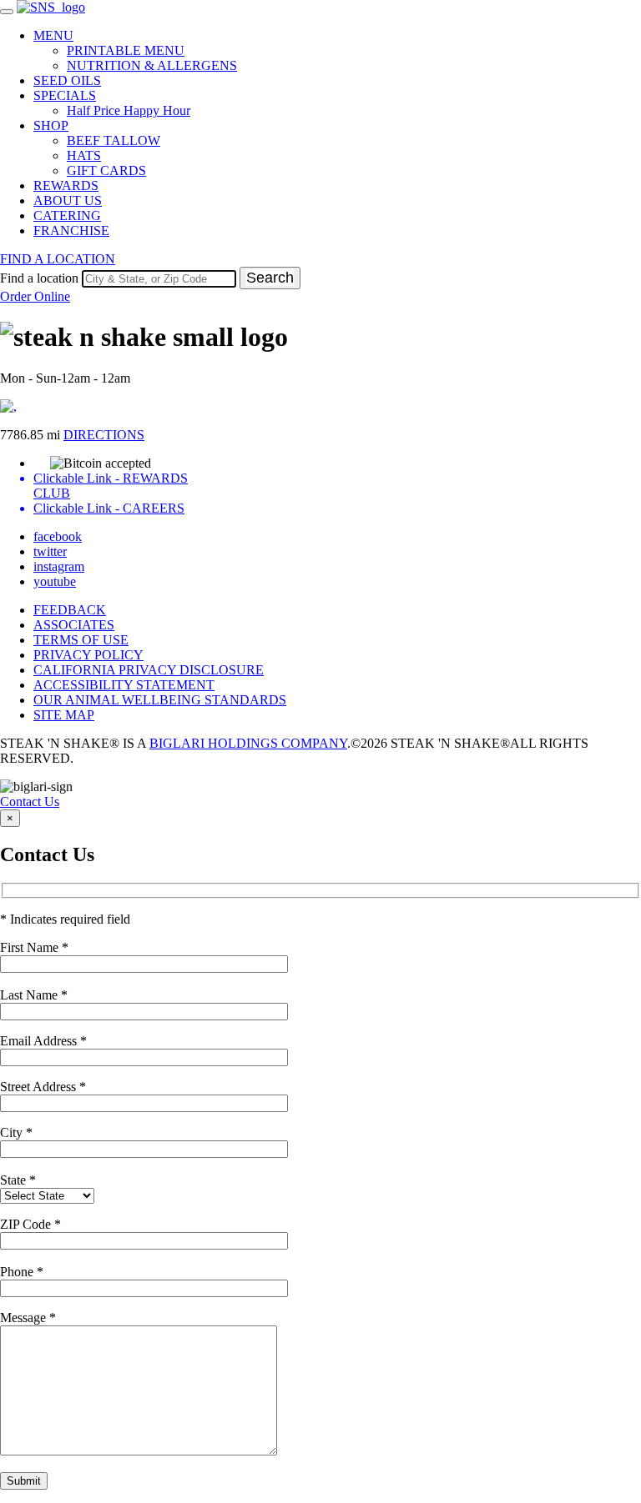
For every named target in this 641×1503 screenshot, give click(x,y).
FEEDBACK (69, 610)
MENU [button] (53, 35)
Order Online (35, 296)
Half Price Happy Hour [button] (128, 110)
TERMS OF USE (81, 640)
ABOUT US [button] (67, 200)
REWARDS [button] (65, 185)
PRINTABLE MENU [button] (125, 50)
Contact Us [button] (29, 801)
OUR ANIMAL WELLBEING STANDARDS (159, 700)
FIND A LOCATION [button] (57, 259)
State (18, 1180)
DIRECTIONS (103, 435)
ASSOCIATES (73, 625)
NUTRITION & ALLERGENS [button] (152, 65)
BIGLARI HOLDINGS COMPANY (248, 743)
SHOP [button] (50, 125)
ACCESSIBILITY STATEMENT (124, 685)
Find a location (39, 278)
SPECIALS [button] (64, 95)
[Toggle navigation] (6, 11)
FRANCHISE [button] (71, 230)
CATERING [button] (67, 215)
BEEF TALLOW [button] (113, 140)
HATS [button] (84, 155)
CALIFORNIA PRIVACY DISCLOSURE (148, 670)
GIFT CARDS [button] (106, 170)
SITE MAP (63, 715)
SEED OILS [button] (67, 80)
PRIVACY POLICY (88, 655)
